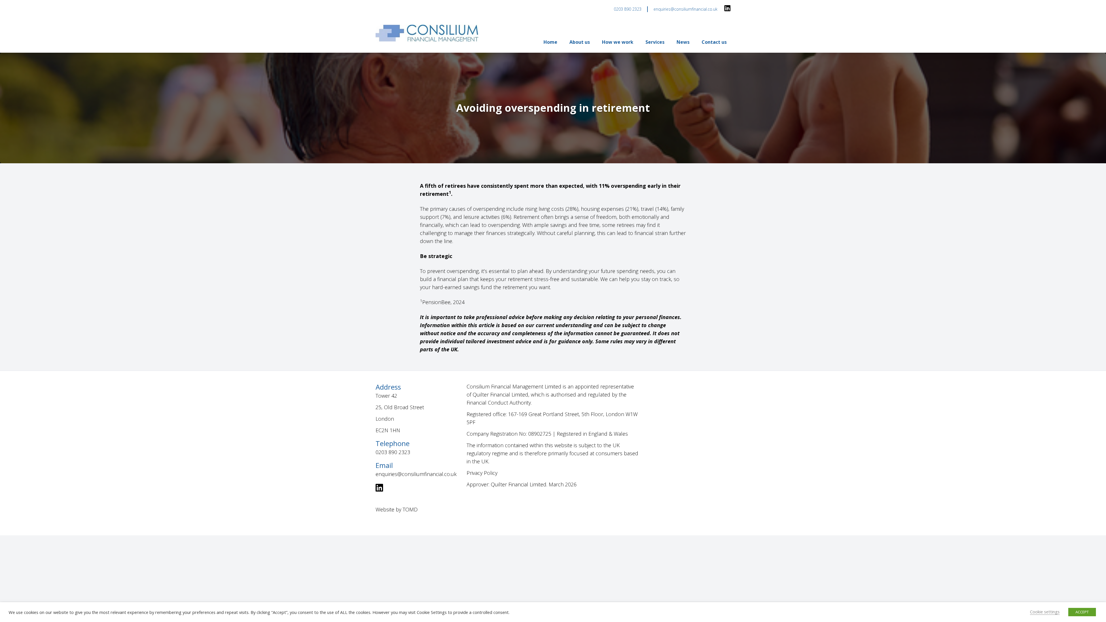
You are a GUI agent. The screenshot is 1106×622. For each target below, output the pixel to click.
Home (550, 42)
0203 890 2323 (627, 9)
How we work (617, 42)
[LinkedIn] (727, 8)
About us (579, 42)
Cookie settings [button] (1045, 612)
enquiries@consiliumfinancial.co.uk (685, 9)
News (683, 42)
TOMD (410, 509)
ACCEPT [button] (1082, 612)
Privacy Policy (482, 472)
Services (654, 42)
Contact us (714, 42)
